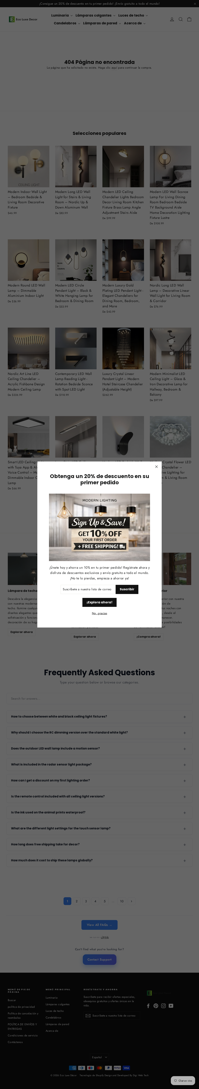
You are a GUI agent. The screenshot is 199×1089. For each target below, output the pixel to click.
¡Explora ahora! (99, 602)
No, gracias (99, 613)
